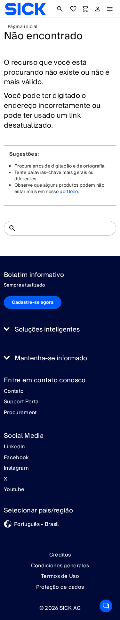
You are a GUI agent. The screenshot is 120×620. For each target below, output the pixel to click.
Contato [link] (14, 391)
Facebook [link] (16, 458)
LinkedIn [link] (14, 447)
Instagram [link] (16, 468)
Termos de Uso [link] (60, 576)
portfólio (69, 192)
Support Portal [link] (22, 402)
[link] (25, 9)
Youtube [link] (14, 490)
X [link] (5, 479)
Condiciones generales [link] (60, 565)
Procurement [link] (20, 413)
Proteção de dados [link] (60, 587)
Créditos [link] (60, 554)
